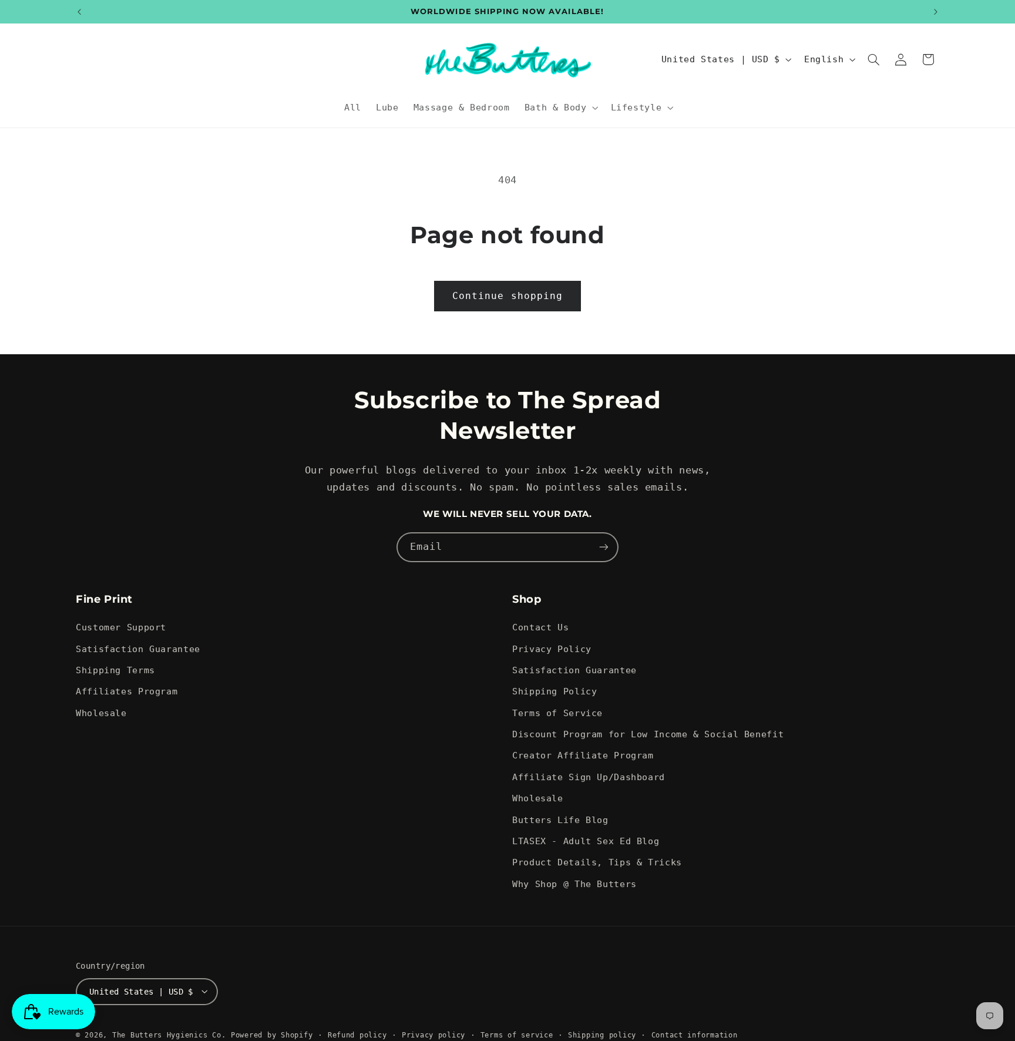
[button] (560, 107)
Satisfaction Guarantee (138, 649)
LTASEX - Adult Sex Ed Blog (585, 841)
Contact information (694, 1034)
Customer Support (121, 627)
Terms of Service (557, 713)
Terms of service (516, 1034)
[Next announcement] (936, 11)
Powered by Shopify (271, 1034)
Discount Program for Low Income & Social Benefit (648, 734)
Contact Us (540, 627)
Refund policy (357, 1034)
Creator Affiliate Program (583, 756)
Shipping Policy (554, 692)
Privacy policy (433, 1034)
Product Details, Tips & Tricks (597, 863)
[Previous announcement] (79, 11)
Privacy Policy (551, 649)
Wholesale (101, 713)
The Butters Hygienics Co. (169, 1034)
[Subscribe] (603, 547)
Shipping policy (602, 1034)
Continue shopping (507, 295)
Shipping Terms (115, 670)
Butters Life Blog (560, 820)
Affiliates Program (126, 692)
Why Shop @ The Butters (574, 884)
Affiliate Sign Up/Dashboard (588, 777)
